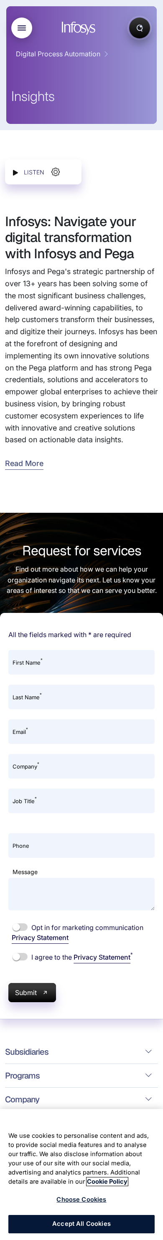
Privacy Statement (40, 937)
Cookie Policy (107, 1181)
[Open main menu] (21, 28)
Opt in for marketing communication (77, 932)
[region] (81, 1174)
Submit (26, 992)
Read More (24, 463)
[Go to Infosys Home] (80, 28)
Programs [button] (22, 1075)
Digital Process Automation (58, 54)
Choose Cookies (81, 1199)
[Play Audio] (15, 172)
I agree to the (81, 956)
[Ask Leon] (139, 28)
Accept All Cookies (81, 1223)
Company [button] (22, 1099)
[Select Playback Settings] (55, 172)
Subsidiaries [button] (26, 1051)
